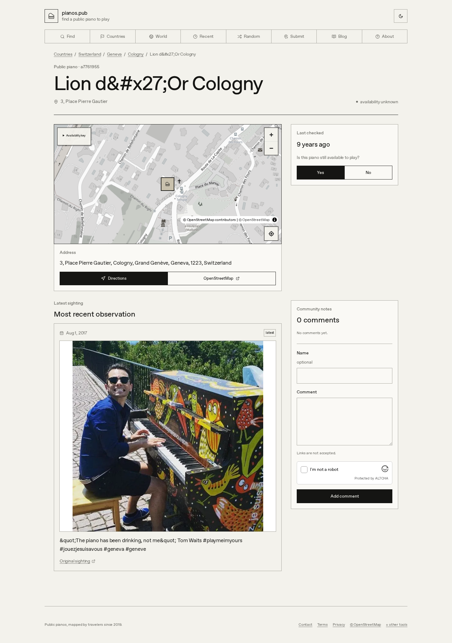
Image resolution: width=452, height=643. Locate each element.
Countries (63, 54)
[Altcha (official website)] (385, 470)
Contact (305, 624)
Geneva (114, 54)
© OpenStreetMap (254, 220)
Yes (320, 172)
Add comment (345, 496)
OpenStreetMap (218, 278)
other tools (398, 624)
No (368, 172)
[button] (167, 184)
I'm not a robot (324, 469)
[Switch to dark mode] (400, 16)
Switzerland (89, 54)
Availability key (75, 135)
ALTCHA (381, 478)
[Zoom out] (271, 148)
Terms (322, 624)
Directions (117, 278)
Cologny (136, 54)
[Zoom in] (271, 134)
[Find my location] (271, 233)
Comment (307, 391)
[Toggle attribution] (274, 219)
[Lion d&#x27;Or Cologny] (167, 184)
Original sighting (75, 560)
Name (304, 357)
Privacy (339, 624)
